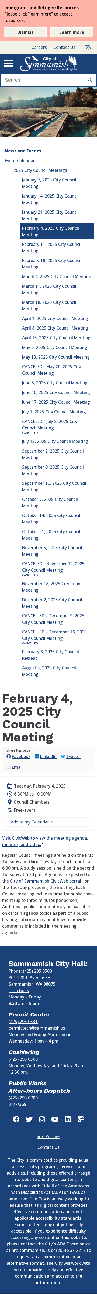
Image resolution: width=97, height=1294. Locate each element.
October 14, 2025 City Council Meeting (51, 518)
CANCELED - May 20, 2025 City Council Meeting (51, 370)
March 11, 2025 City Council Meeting (49, 289)
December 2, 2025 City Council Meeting (52, 603)
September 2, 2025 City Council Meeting (53, 454)
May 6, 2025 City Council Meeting (54, 347)
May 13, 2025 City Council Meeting (56, 357)
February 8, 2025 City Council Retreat (50, 655)
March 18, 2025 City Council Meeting (49, 305)
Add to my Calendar (30, 822)
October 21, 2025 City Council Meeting (51, 534)
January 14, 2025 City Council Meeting (50, 199)
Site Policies (48, 1136)
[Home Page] (48, 63)
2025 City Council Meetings (40, 170)
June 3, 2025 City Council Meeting (55, 383)
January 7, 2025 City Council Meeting (49, 183)
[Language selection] (88, 47)
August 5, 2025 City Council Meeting (49, 671)
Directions (19, 990)
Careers (39, 47)
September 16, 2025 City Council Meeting (54, 486)
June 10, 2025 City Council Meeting (56, 392)
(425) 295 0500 (23, 1059)
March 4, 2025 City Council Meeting (56, 276)
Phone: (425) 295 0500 (30, 971)
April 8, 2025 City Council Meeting (55, 328)
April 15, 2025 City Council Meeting (56, 338)
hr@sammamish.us (31, 1250)
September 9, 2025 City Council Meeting (53, 470)
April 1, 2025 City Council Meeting (55, 318)
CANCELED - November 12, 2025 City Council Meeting (53, 569)
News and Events (23, 151)
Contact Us (64, 47)
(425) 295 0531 (23, 1022)
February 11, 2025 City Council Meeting (51, 247)
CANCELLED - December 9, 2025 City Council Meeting (53, 619)
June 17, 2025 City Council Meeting (56, 402)
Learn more (71, 32)
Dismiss (25, 32)
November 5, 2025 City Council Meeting (52, 551)
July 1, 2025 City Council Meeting (54, 412)
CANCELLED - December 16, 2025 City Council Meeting (54, 637)
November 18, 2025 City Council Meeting (53, 587)
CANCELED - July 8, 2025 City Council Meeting (49, 426)
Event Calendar (20, 160)
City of (45, 881)
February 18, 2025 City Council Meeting (51, 263)
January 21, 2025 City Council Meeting (50, 215)
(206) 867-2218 (71, 1250)
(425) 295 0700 (23, 1098)
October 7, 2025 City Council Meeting (50, 502)
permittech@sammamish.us (37, 1028)
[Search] (90, 80)
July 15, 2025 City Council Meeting (55, 441)
